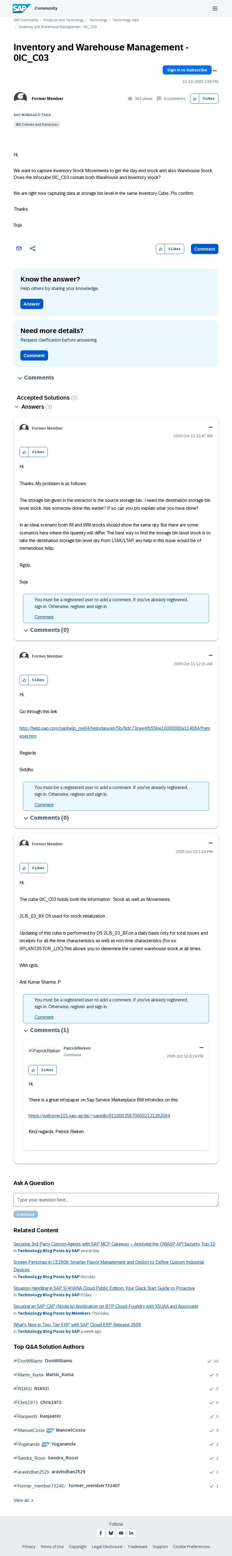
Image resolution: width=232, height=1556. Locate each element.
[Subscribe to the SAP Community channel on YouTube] (121, 1533)
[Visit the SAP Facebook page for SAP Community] (100, 1533)
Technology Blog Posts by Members (54, 1313)
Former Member (47, 98)
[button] (194, 99)
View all (21, 1500)
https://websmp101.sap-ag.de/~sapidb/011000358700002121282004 (99, 1115)
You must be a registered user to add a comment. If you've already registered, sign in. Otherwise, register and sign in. (111, 603)
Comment (204, 249)
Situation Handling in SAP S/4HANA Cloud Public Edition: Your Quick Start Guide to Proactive (104, 1288)
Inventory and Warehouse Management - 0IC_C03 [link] (58, 27)
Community (46, 8)
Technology (98, 20)
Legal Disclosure (107, 1546)
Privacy (28, 1546)
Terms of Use (52, 1546)
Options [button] (214, 71)
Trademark (138, 1546)
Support (160, 1546)
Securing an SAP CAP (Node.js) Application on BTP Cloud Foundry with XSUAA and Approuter (106, 1306)
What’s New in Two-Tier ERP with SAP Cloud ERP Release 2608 (77, 1324)
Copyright (78, 1546)
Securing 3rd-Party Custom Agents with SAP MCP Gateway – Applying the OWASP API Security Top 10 (114, 1244)
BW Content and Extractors (37, 125)
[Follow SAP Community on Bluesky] (111, 1533)
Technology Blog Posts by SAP (49, 1250)
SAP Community (26, 20)
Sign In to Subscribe (187, 70)
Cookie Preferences (191, 1546)
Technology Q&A (126, 20)
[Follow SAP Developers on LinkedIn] (131, 1533)
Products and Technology (64, 20)
